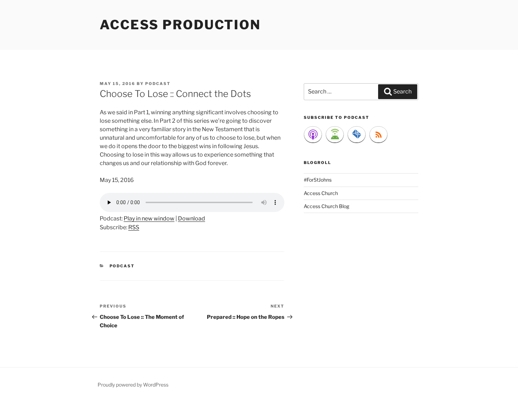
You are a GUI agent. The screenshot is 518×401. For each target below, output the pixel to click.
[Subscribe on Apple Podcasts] (313, 134)
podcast (158, 83)
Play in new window (149, 218)
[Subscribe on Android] (335, 134)
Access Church (321, 193)
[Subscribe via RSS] (378, 134)
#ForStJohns (318, 180)
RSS (133, 227)
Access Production (180, 24)
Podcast (122, 265)
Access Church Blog (326, 206)
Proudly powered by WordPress (133, 385)
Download (191, 218)
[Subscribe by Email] (356, 134)
